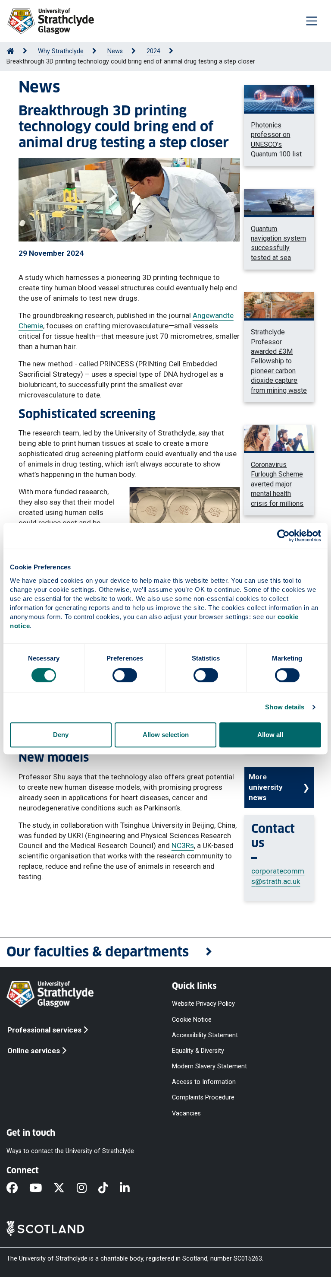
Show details (284, 707)
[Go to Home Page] (10, 51)
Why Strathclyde (61, 51)
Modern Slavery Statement (209, 1066)
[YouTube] (41, 1188)
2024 (153, 51)
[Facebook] (17, 1188)
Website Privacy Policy (203, 1003)
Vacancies (186, 1113)
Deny (61, 734)
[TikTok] (109, 1188)
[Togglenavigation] (312, 20)
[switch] (124, 675)
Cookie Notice (192, 1019)
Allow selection (166, 734)
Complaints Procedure (203, 1097)
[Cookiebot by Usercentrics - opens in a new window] (283, 535)
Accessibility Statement (205, 1035)
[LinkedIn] (130, 1188)
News (115, 51)
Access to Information (204, 1082)
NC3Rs (183, 845)
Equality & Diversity (198, 1050)
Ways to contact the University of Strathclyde (70, 1150)
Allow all (270, 734)
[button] (165, 952)
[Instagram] (87, 1188)
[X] (64, 1188)
